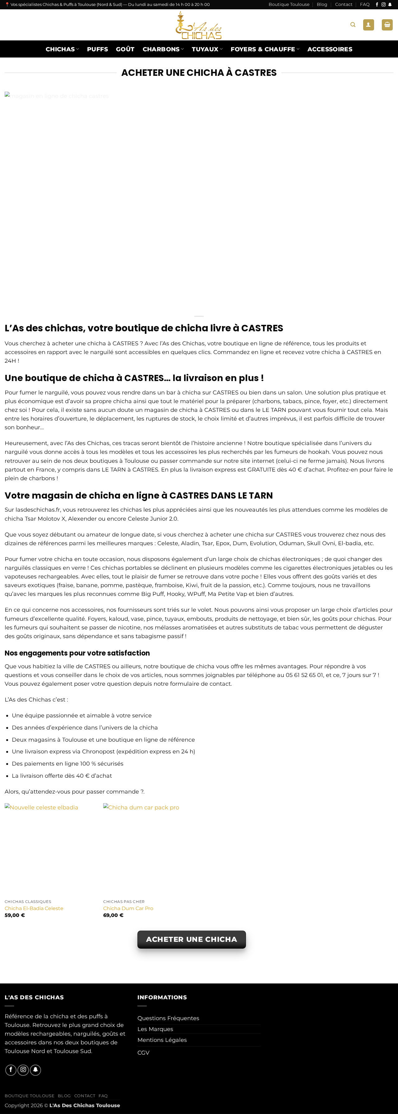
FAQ (365, 4)
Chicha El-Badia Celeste (34, 908)
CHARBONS (161, 49)
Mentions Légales (162, 1040)
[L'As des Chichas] (199, 24)
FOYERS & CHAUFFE (263, 49)
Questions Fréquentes (168, 1018)
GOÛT (125, 49)
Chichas (60, 49)
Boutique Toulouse (289, 4)
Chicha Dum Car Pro (128, 908)
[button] (352, 25)
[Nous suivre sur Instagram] (384, 4)
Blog (322, 4)
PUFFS (97, 49)
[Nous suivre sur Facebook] (377, 4)
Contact (344, 4)
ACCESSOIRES (330, 49)
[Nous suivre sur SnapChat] (390, 4)
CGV (143, 1052)
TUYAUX (205, 49)
